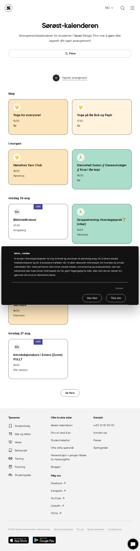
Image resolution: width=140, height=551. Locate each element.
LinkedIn (56, 505)
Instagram (56, 490)
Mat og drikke (23, 434)
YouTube (56, 498)
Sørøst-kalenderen (62, 425)
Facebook (56, 483)
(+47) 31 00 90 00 (103, 425)
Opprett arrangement (74, 77)
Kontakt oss (100, 432)
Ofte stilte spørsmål (62, 447)
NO (107, 8)
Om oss (80, 529)
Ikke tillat (92, 298)
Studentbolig (22, 426)
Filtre (72, 53)
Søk (122, 8)
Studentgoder (23, 475)
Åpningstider (100, 447)
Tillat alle (116, 298)
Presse (97, 440)
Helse (18, 442)
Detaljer (119, 288)
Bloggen (56, 466)
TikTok (54, 513)
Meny (132, 8)
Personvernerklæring (63, 529)
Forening (20, 466)
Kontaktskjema (114, 529)
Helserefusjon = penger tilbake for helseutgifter (68, 457)
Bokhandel (21, 450)
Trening (19, 458)
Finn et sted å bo (61, 432)
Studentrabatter (60, 440)
